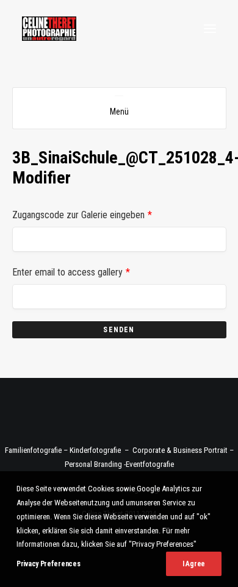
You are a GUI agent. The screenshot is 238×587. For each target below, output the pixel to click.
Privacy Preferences (48, 564)
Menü (119, 111)
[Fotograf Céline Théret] (49, 28)
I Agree (193, 564)
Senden (118, 330)
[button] (210, 28)
